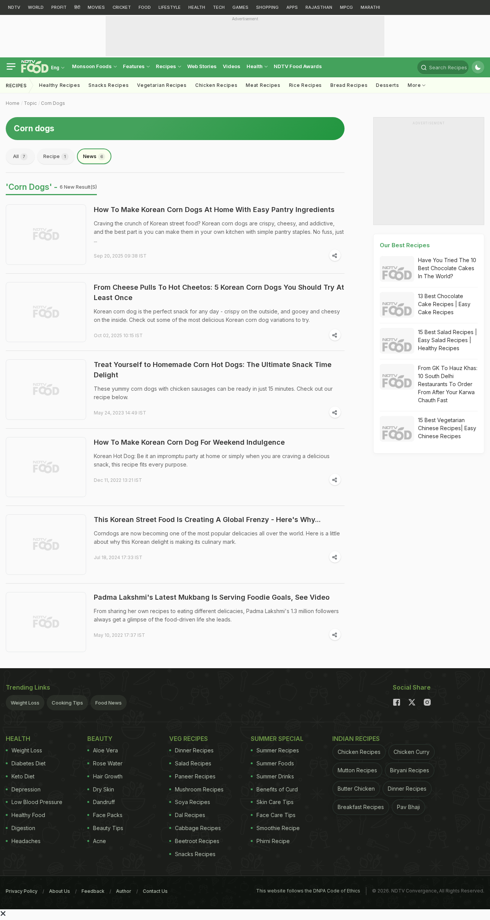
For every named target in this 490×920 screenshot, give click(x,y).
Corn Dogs (53, 103)
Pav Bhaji (408, 807)
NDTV (14, 7)
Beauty (100, 738)
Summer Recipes (277, 750)
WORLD (36, 7)
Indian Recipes (356, 738)
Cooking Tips (67, 703)
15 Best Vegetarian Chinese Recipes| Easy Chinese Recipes (447, 428)
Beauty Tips (108, 828)
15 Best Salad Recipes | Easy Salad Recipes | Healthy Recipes (447, 340)
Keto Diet (22, 776)
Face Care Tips (276, 815)
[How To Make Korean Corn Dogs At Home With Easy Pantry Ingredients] (46, 234)
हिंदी (77, 7)
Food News (108, 703)
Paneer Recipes (195, 776)
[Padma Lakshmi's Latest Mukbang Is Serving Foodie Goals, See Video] (46, 622)
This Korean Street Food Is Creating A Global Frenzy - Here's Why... (207, 519)
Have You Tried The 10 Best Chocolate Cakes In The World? (447, 268)
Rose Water (107, 763)
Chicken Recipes (216, 85)
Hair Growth (107, 776)
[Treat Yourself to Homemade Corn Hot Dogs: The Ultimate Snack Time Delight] (46, 389)
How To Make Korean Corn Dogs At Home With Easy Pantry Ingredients (214, 210)
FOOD (145, 7)
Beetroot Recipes (197, 841)
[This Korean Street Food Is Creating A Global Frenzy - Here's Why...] (46, 544)
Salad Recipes (193, 763)
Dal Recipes (190, 815)
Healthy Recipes (59, 85)
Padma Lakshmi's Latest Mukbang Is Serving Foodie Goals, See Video (212, 597)
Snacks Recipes (108, 85)
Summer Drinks (275, 776)
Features (134, 66)
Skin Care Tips (275, 802)
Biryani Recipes (409, 770)
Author (123, 891)
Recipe (54, 156)
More (415, 85)
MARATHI (370, 7)
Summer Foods (275, 763)
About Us (59, 891)
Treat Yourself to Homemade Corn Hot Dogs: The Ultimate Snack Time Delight (213, 369)
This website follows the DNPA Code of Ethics (308, 891)
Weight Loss (25, 703)
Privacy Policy (22, 891)
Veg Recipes (188, 738)
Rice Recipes (305, 85)
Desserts (387, 85)
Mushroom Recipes (199, 789)
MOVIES (96, 7)
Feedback (93, 891)
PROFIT (59, 7)
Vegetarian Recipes (162, 85)
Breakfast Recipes (361, 807)
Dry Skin (103, 789)
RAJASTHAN (318, 7)
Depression (26, 789)
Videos (231, 66)
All (19, 156)
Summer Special (277, 738)
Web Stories (202, 66)
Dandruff (104, 802)
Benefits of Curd (277, 789)
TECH (219, 7)
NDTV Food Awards (298, 66)
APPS (292, 7)
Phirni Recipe (273, 841)
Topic (30, 103)
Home (13, 103)
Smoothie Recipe (278, 828)
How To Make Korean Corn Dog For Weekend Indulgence (189, 442)
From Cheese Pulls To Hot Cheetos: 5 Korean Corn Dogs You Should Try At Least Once (219, 292)
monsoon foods (92, 66)
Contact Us (155, 891)
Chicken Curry (412, 752)
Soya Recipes (192, 802)
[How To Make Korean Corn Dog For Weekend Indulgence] (46, 467)
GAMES (240, 7)
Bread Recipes (349, 85)
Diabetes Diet (28, 763)
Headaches (26, 841)
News (93, 156)
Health (255, 66)
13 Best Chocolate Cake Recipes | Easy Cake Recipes (444, 304)
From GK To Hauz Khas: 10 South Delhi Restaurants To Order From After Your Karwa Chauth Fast (447, 384)
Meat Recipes (263, 85)
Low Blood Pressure (36, 802)
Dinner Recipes (194, 750)
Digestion (23, 828)
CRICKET (122, 7)
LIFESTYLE (169, 7)
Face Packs (107, 815)
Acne (99, 841)
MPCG (346, 7)
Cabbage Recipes (198, 828)
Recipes (166, 66)
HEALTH (196, 7)
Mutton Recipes (357, 770)
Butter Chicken (356, 788)
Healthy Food (28, 815)
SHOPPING (267, 7)
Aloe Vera (105, 750)
